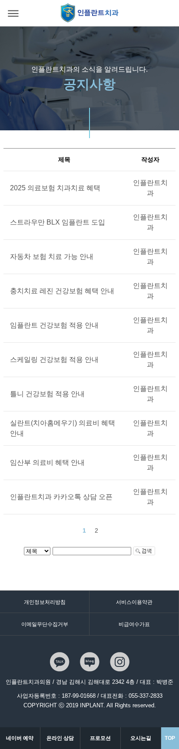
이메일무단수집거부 (44, 624)
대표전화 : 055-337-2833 (131, 696)
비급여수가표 (134, 624)
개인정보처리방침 (45, 602)
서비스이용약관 (134, 602)
